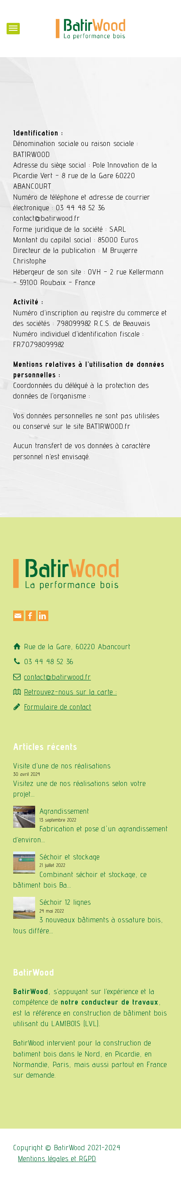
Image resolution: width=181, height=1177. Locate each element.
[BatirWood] (90, 27)
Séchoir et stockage (70, 856)
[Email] (18, 615)
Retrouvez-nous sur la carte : (70, 691)
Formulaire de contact (57, 706)
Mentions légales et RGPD (57, 1158)
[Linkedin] (43, 615)
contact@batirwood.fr (57, 677)
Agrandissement (64, 811)
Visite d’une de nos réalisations (62, 765)
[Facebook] (30, 615)
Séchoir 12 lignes (65, 902)
